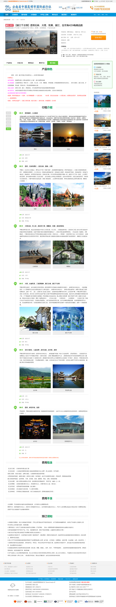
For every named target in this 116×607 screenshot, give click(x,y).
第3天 (8, 119)
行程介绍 (20, 63)
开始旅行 (72, 563)
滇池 (68, 149)
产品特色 (9, 63)
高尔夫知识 (93, 571)
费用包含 (31, 63)
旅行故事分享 (73, 571)
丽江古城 (35, 332)
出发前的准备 (73, 566)
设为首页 (103, 1)
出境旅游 (34, 14)
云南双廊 (35, 266)
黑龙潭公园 (68, 390)
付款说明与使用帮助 (53, 569)
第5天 (8, 125)
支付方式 (68, 579)
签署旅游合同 (29, 571)
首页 (6, 14)
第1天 (8, 113)
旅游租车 (74, 14)
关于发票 (50, 573)
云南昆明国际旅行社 (86, 1)
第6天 (8, 129)
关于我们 (40, 579)
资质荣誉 (53, 579)
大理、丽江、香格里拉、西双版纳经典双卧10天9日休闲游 (79, 54)
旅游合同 (75, 579)
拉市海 (35, 390)
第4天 (8, 122)
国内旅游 (24, 14)
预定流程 (60, 579)
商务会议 (55, 14)
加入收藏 (110, 1)
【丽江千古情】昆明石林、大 (101, 147)
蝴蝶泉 (68, 266)
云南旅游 (15, 14)
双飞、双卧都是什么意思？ (11, 566)
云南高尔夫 (94, 563)
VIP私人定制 (44, 14)
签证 (106, 14)
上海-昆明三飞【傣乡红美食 (101, 128)
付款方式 (50, 566)
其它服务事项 (73, 573)
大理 (17, 19)
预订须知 (52, 63)
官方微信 (96, 1)
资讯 (99, 14)
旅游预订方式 (29, 566)
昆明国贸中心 (68, 441)
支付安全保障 (51, 571)
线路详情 (22, 19)
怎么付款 (50, 563)
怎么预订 (28, 563)
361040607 (35, 594)
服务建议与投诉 (73, 569)
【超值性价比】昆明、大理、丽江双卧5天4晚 (76, 56)
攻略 (103, 14)
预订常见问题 (8, 563)
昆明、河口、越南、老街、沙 (101, 108)
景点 (95, 14)
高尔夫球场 (93, 566)
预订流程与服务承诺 (31, 573)
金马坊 (35, 441)
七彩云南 (68, 209)
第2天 (8, 116)
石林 (35, 209)
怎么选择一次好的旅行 (10, 571)
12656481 (42, 594)
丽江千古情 (68, 332)
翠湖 (35, 149)
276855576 (48, 594)
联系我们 (47, 579)
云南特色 (93, 573)
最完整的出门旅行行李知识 (11, 573)
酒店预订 (64, 14)
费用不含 (41, 63)
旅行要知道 (7, 569)
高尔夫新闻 (93, 569)
